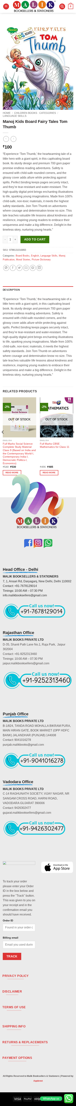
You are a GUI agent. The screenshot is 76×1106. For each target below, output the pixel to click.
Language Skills (14, 116)
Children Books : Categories (35, 113)
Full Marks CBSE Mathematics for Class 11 (54, 445)
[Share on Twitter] (19, 268)
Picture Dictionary (41, 259)
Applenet (38, 1081)
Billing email (10, 937)
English (35, 255)
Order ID (8, 920)
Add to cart (35, 239)
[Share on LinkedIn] (39, 268)
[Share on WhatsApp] (6, 268)
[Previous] (3, 439)
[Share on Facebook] (13, 268)
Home (7, 113)
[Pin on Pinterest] (33, 268)
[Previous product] (13, 139)
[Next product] (6, 139)
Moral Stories (23, 259)
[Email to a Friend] (26, 268)
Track (12, 956)
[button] (6, 7)
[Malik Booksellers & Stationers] (34, 6)
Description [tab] (11, 289)
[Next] (73, 439)
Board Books (23, 255)
